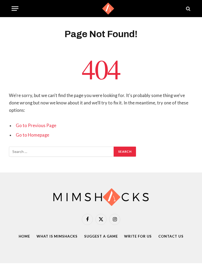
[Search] (187, 9)
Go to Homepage (32, 135)
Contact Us (170, 236)
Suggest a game (101, 236)
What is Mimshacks (57, 236)
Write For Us (138, 236)
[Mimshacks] (101, 8)
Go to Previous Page (36, 125)
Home (24, 236)
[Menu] (15, 9)
